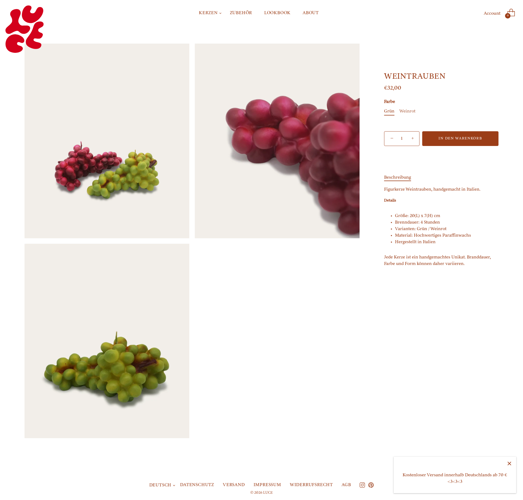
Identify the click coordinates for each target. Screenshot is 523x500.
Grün (389, 111)
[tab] (400, 177)
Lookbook (277, 13)
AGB (346, 485)
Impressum (267, 485)
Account (492, 13)
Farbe (389, 102)
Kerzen (208, 13)
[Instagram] (362, 485)
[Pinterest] (371, 485)
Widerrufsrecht (311, 485)
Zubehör (241, 13)
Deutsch (160, 485)
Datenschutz (197, 485)
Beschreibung (397, 177)
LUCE (268, 493)
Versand (234, 485)
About (311, 13)
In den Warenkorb (460, 138)
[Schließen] (509, 463)
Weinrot (407, 111)
